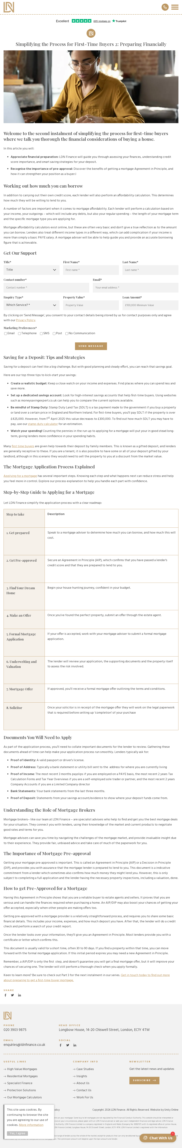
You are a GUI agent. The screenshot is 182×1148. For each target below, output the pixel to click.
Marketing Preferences (20, 328)
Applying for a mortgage (20, 476)
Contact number (15, 280)
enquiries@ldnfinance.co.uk (24, 1043)
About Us (82, 1083)
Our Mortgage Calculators (24, 1097)
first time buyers (23, 446)
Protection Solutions (21, 1090)
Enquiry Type (13, 297)
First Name (71, 262)
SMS (46, 333)
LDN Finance (9, 7)
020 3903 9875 (15, 1028)
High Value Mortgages (22, 1069)
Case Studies (85, 1069)
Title (7, 262)
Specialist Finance (19, 1083)
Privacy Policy (25, 320)
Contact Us (83, 1090)
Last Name (130, 262)
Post (59, 333)
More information (31, 1125)
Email (97, 280)
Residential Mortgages (22, 1076)
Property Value (74, 297)
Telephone (29, 333)
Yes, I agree (17, 1133)
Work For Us (84, 1097)
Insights (81, 1076)
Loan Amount (132, 297)
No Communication (82, 333)
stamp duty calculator (43, 424)
